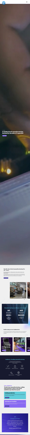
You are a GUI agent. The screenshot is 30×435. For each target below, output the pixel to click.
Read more (3, 350)
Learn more (4, 137)
